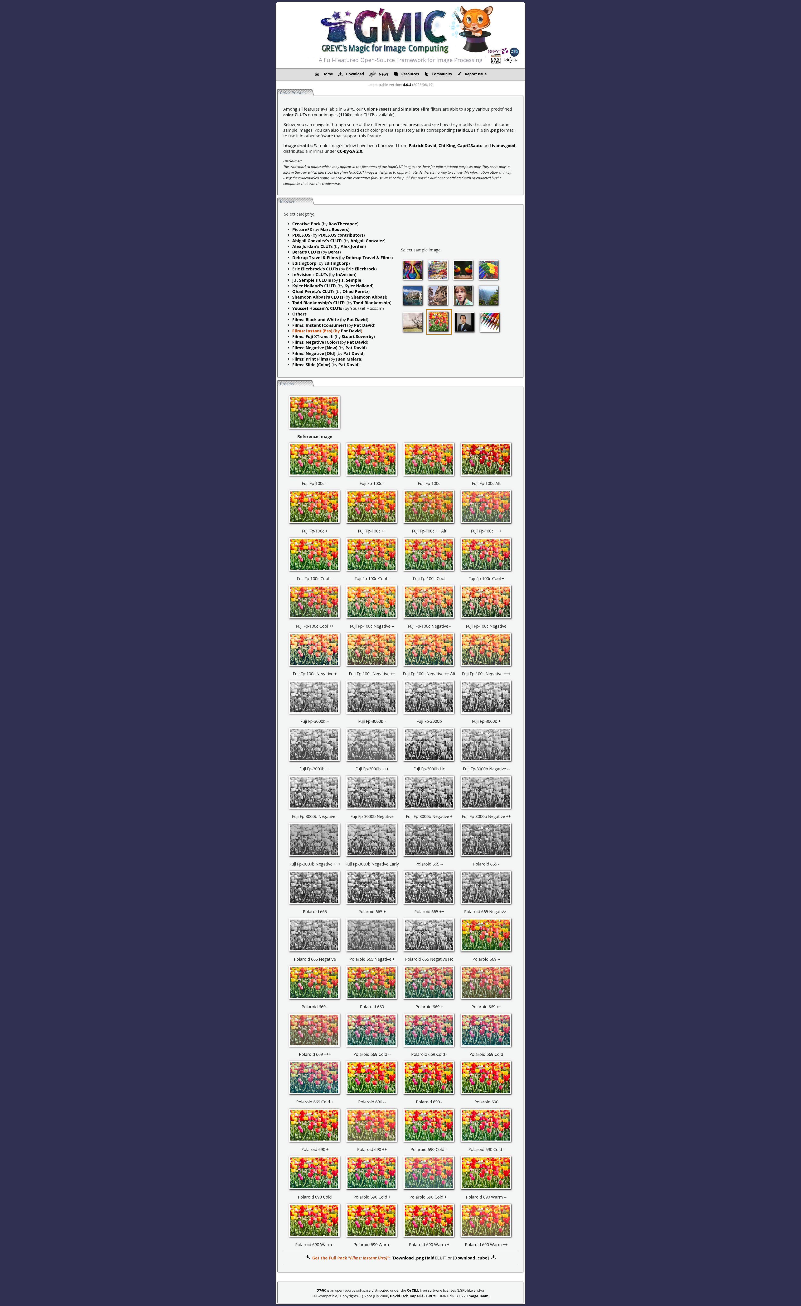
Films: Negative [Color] (315, 342)
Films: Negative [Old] (313, 353)
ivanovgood (503, 145)
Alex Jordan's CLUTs (312, 246)
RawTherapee (343, 224)
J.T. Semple (350, 280)
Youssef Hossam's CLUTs (317, 308)
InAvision (345, 274)
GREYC (432, 1295)
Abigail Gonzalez (367, 241)
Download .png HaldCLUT (419, 1258)
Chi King (446, 145)
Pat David (357, 319)
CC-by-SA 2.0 (349, 151)
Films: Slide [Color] (311, 364)
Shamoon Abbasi (368, 297)
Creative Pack (306, 224)
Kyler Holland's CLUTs (314, 286)
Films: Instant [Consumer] (319, 325)
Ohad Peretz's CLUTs (313, 291)
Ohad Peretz (355, 291)
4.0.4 (407, 84)
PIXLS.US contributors (341, 235)
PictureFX (302, 229)
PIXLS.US (301, 235)
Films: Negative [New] (315, 348)
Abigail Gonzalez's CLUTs (317, 241)
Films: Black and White (315, 319)
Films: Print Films (310, 359)
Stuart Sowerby (358, 336)
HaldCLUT (466, 130)
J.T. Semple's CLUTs (311, 280)
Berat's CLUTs (306, 252)
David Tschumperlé (406, 1295)
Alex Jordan (353, 246)
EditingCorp (304, 263)
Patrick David (422, 145)
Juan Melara (348, 359)
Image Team (478, 1295)
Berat (334, 252)
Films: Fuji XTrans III (313, 336)
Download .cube (470, 1258)
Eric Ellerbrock (360, 269)
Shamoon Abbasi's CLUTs (317, 297)
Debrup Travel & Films (315, 257)
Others (299, 314)
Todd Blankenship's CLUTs (318, 302)
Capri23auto (469, 145)
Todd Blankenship (371, 302)
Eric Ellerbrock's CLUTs (315, 269)
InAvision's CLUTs (310, 274)
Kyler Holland (358, 286)
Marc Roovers (334, 229)
